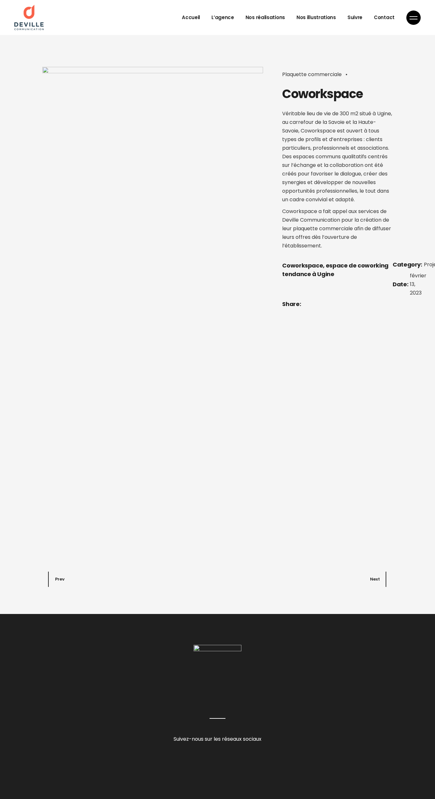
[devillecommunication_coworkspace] (152, 306)
